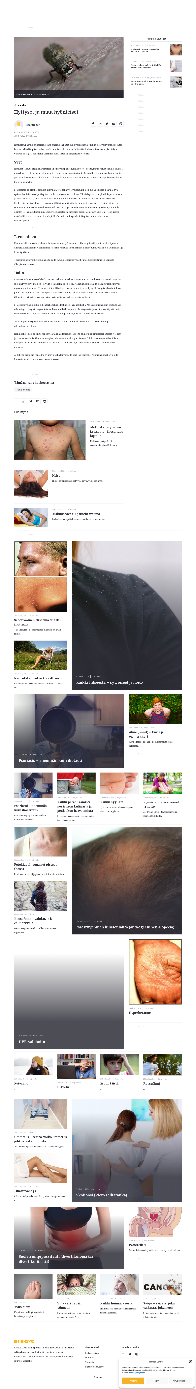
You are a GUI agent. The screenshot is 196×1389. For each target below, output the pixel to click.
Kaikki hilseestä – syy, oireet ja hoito (109, 682)
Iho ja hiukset (23, 389)
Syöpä (160, 1299)
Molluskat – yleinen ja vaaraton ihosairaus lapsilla (106, 431)
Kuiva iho (21, 1083)
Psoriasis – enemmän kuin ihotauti (50, 760)
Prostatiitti (137, 1245)
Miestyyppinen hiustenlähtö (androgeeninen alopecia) (125, 927)
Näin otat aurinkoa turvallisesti (38, 678)
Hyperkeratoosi (141, 1013)
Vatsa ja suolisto (34, 1132)
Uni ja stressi (76, 1299)
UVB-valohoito (32, 1042)
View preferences (181, 1380)
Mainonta (89, 1362)
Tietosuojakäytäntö (95, 1366)
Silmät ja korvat (151, 61)
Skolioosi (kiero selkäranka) (101, 1195)
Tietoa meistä (92, 1352)
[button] (190, 1361)
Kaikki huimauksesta (116, 1303)
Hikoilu (63, 1087)
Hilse (56, 475)
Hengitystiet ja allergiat (153, 78)
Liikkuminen (33, 1186)
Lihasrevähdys (25, 1191)
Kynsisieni (22, 1307)
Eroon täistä (109, 1083)
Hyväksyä (133, 1380)
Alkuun (99, 1377)
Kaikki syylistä (111, 802)
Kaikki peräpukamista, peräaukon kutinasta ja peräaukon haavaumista (75, 806)
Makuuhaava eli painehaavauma (76, 514)
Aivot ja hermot (120, 1299)
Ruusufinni (151, 1083)
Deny (157, 1380)
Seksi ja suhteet (149, 1240)
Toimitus (89, 1357)
